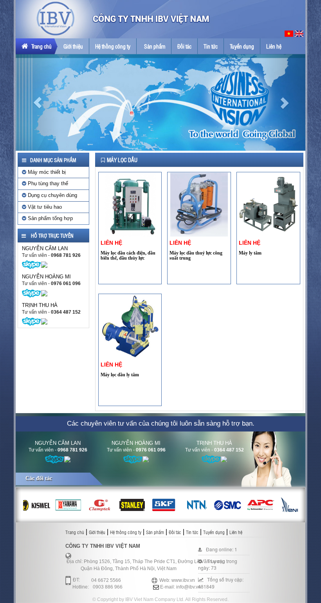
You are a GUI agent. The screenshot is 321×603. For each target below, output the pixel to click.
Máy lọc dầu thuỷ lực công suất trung (196, 255)
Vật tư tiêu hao (44, 207)
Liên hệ (273, 46)
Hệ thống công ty (112, 46)
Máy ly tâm (250, 253)
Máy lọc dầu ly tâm (120, 374)
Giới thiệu (73, 46)
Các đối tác (38, 478)
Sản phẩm (154, 46)
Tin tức (211, 46)
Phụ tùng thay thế (47, 183)
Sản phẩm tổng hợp (49, 218)
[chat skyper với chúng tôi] (31, 264)
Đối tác (184, 46)
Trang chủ (41, 46)
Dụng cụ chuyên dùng (51, 195)
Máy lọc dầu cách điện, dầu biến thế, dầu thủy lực (128, 255)
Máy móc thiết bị (46, 172)
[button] (37, 102)
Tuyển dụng (242, 46)
